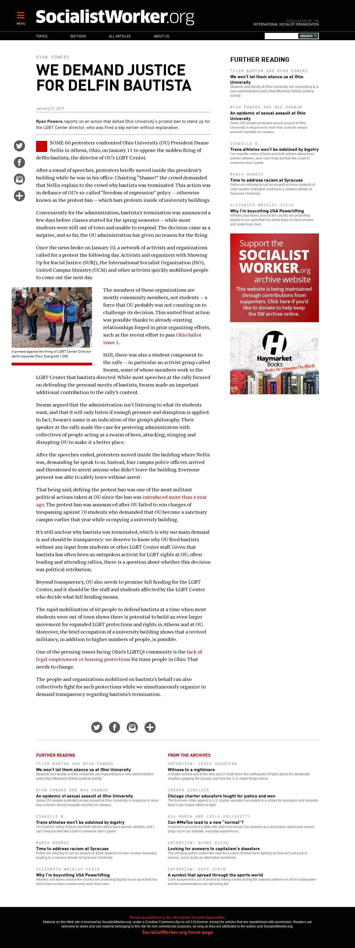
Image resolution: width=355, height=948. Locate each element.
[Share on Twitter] (19, 149)
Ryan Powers (53, 57)
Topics (41, 36)
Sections (78, 36)
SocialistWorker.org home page (177, 931)
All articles (120, 36)
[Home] (139, 17)
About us (161, 36)
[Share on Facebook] (19, 166)
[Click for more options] (19, 199)
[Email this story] (19, 182)
